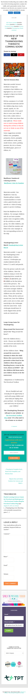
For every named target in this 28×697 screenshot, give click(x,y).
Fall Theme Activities (11, 22)
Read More (16, 12)
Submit (8, 630)
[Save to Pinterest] (21, 54)
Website (6, 574)
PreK (16, 24)
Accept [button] (10, 12)
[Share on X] (14, 54)
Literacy (8, 24)
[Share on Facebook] (7, 54)
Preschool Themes (9, 26)
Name (6, 556)
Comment (7, 534)
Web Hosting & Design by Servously (16, 692)
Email (6, 565)
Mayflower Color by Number (14, 183)
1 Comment (14, 426)
